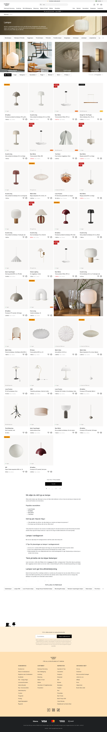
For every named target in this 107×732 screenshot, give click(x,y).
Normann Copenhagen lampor (75, 588)
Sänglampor (67, 38)
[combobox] (99, 1)
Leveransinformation (23, 682)
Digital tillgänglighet (22, 701)
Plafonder (48, 38)
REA (58, 679)
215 (56, 488)
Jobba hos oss (79, 677)
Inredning (18, 8)
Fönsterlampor (39, 38)
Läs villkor (53, 645)
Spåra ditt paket (22, 685)
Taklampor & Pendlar (19, 38)
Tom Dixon (30, 514)
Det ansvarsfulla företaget (82, 674)
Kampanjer (93, 8)
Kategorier (22, 74)
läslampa (50, 562)
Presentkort (40, 687)
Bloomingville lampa (60, 588)
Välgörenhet (79, 685)
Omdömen (78, 671)
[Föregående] (4, 38)
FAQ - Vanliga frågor (23, 679)
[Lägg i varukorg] (26, 119)
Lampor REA (17, 588)
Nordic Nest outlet (80, 687)
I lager (15, 74)
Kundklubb (20, 677)
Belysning (36, 8)
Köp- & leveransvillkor (23, 687)
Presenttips (60, 693)
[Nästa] (103, 38)
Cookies (20, 693)
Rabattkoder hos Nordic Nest (64, 704)
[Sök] (41, 4)
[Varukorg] (101, 4)
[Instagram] (53, 710)
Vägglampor (30, 38)
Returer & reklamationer (24, 671)
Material (50, 74)
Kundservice (21, 669)
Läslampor (84, 38)
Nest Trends (60, 695)
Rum (74, 8)
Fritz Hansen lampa (99, 588)
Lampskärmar (92, 38)
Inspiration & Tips (61, 669)
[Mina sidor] (94, 4)
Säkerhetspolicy (22, 690)
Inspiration (100, 8)
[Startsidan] (7, 4)
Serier (58, 74)
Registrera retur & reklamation (25, 674)
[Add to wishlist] (23, 119)
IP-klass (66, 74)
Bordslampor (8, 38)
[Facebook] (48, 710)
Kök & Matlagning (27, 8)
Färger (42, 74)
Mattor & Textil (44, 8)
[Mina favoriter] (98, 4)
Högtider (59, 687)
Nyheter (79, 8)
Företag (20, 698)
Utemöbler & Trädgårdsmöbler (45, 685)
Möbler (51, 8)
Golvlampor (76, 38)
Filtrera (9, 75)
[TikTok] (58, 710)
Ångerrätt (20, 704)
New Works (31, 512)
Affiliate (78, 679)
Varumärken (85, 8)
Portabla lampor (57, 38)
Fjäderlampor (8, 588)
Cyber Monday (60, 701)
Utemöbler (57, 8)
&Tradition (30, 510)
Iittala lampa (89, 588)
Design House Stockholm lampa (44, 588)
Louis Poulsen (31, 509)
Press (77, 682)
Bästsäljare (59, 685)
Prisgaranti (20, 695)
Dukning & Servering (9, 8)
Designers (59, 674)
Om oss (78, 669)
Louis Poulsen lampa (28, 588)
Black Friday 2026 (61, 698)
